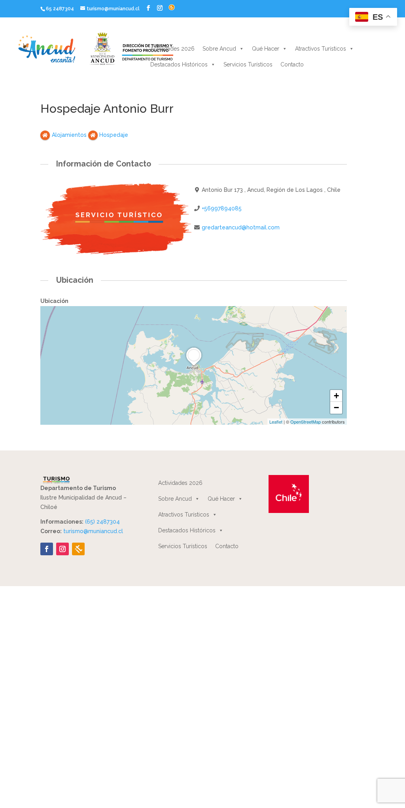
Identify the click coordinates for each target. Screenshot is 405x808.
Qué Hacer (265, 48)
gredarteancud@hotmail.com (241, 227)
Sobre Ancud (219, 48)
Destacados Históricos (179, 64)
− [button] (336, 408)
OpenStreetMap (305, 421)
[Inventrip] (78, 549)
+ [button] (336, 396)
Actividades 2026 (172, 48)
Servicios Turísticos (248, 64)
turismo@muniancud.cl (93, 531)
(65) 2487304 (102, 521)
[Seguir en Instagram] (62, 549)
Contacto (292, 64)
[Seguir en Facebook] (46, 549)
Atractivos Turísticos (320, 48)
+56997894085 (222, 208)
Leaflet (275, 421)
